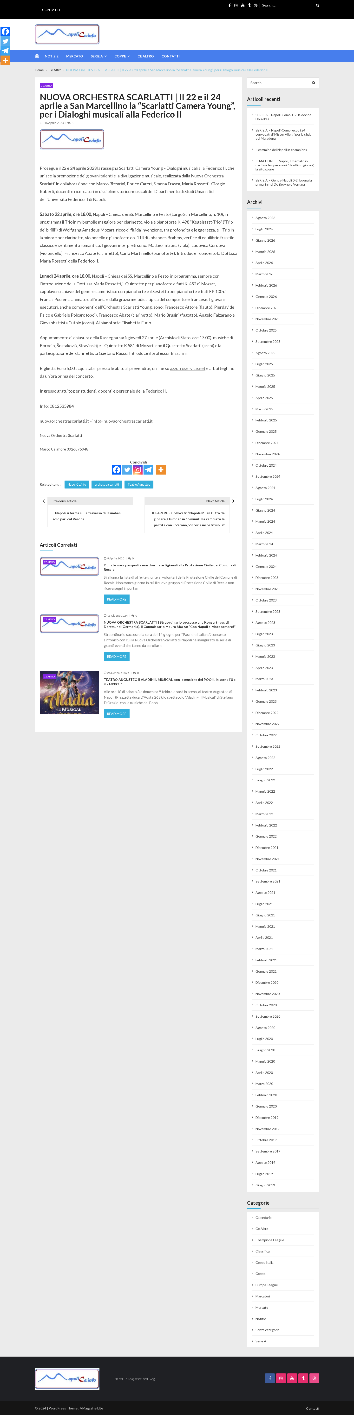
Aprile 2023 (264, 668)
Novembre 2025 (268, 319)
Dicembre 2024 (267, 443)
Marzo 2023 (264, 679)
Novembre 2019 (268, 1129)
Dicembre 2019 (267, 1117)
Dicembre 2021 (267, 847)
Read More (116, 599)
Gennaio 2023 (266, 701)
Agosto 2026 (265, 218)
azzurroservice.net (187, 368)
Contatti (51, 10)
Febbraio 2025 (266, 420)
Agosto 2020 (265, 1028)
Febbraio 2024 (266, 555)
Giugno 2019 (265, 1185)
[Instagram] (138, 470)
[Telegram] (148, 470)
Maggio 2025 (265, 386)
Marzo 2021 (264, 949)
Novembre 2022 (268, 724)
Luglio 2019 (264, 1174)
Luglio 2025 (264, 364)
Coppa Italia (265, 1262)
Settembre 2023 (268, 611)
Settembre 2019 (268, 1151)
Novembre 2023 (268, 589)
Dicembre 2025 (267, 308)
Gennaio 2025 (266, 431)
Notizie (52, 56)
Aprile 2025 (264, 398)
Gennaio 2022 (266, 836)
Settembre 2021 (268, 881)
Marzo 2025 (264, 409)
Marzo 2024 (264, 544)
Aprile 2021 (264, 937)
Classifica (263, 1251)
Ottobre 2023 (266, 600)
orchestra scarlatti (107, 484)
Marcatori (263, 1296)
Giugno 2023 (265, 645)
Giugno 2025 (265, 375)
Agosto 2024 (265, 488)
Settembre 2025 (268, 341)
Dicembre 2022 (267, 713)
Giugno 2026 (265, 240)
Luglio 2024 (264, 499)
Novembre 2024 (268, 454)
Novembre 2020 (268, 994)
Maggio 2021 (265, 926)
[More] (161, 470)
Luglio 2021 (264, 904)
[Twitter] (127, 470)
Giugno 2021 (265, 915)
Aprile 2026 (264, 263)
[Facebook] (116, 470)
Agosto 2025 (265, 353)
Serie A (97, 56)
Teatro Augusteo (139, 484)
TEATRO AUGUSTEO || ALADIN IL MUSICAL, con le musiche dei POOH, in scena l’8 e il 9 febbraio (170, 681)
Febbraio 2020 (266, 1095)
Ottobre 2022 (266, 735)
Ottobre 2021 (266, 870)
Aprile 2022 (264, 803)
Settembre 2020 (268, 1016)
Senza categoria (267, 1330)
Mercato (74, 56)
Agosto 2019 (265, 1162)
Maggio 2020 (265, 1061)
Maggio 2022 (265, 791)
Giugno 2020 (265, 1050)
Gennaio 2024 (266, 566)
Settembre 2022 (268, 746)
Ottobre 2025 (266, 330)
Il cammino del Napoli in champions (281, 150)
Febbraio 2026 (266, 285)
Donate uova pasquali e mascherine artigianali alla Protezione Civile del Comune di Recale (170, 567)
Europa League (267, 1285)
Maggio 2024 (265, 521)
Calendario (264, 1217)
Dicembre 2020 (267, 982)
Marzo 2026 (264, 274)
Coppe (120, 56)
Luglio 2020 (264, 1039)
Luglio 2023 (264, 634)
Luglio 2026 (264, 229)
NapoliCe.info (77, 484)
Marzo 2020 (264, 1084)
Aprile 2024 (264, 533)
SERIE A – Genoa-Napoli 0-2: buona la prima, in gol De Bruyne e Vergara (284, 182)
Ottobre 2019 (266, 1140)
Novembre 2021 (268, 859)
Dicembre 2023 (267, 578)
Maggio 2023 (265, 656)
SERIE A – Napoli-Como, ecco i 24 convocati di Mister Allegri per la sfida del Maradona (283, 134)
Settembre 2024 (268, 476)
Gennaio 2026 (266, 296)
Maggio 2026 (265, 252)
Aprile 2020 (264, 1073)
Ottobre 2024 (266, 465)
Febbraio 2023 (266, 690)
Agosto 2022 (265, 758)
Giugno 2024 (265, 510)
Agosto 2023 (265, 622)
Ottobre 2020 (266, 1005)
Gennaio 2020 (266, 1106)
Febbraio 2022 (266, 825)
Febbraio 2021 (266, 960)
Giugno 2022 (265, 780)
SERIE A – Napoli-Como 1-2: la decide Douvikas (283, 117)
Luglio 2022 (264, 769)
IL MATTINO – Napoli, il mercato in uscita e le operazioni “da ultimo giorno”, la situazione (285, 165)
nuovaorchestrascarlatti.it (64, 421)
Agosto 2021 (265, 892)
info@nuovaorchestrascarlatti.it (122, 421)
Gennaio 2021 (266, 971)
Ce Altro (146, 56)
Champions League (270, 1240)
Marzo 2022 (264, 814)
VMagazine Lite (91, 1408)
